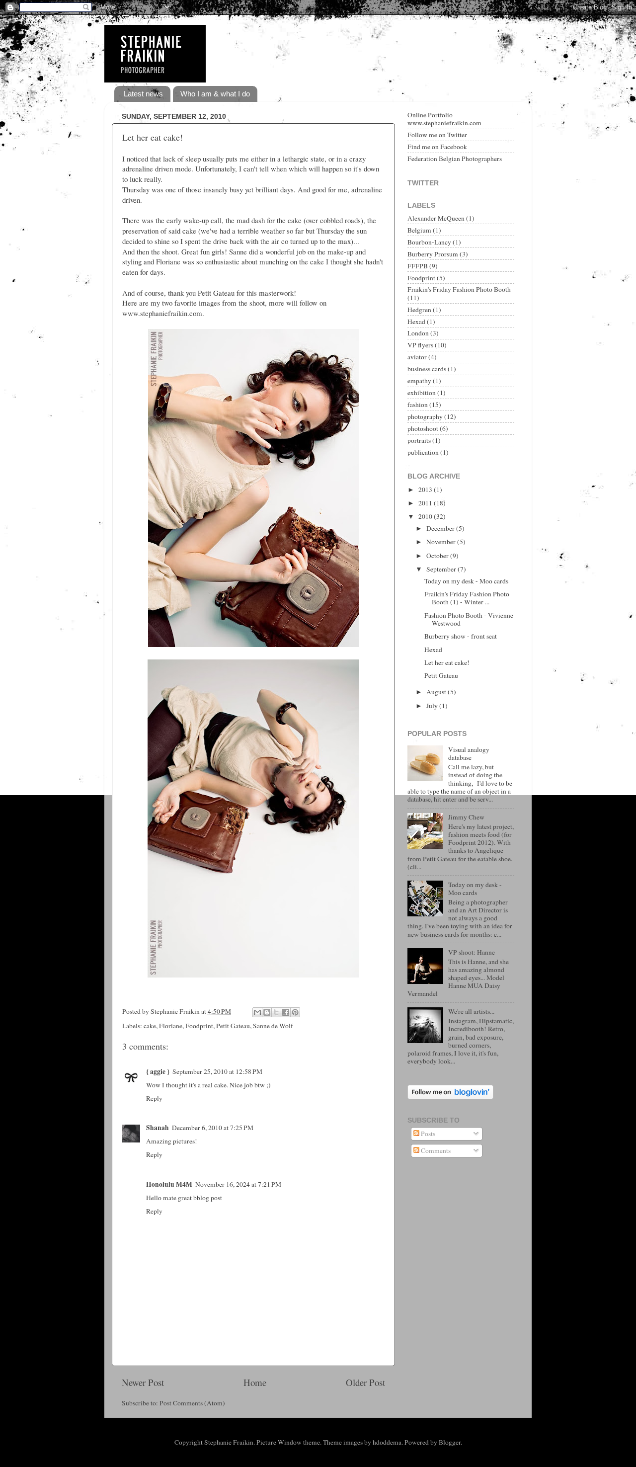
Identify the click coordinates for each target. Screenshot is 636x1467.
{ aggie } (157, 1071)
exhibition (421, 392)
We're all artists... (471, 1011)
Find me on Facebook (437, 146)
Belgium (419, 230)
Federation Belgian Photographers (454, 158)
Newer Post (143, 1382)
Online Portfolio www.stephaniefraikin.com (444, 118)
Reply (154, 1098)
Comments (435, 1150)
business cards (426, 368)
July (432, 705)
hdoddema (387, 1442)
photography (425, 416)
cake (150, 1025)
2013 (426, 489)
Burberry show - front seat (460, 636)
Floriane (170, 1025)
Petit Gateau (233, 1025)
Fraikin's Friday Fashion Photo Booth (459, 289)
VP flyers (420, 344)
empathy (419, 380)
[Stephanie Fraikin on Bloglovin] (450, 1096)
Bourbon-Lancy (429, 242)
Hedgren (419, 309)
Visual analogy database (468, 753)
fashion (417, 404)
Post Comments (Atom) (192, 1402)
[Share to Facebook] (286, 1012)
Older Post (365, 1382)
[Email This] (257, 1012)
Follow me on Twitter (437, 134)
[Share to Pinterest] (295, 1012)
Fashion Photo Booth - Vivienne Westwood (468, 619)
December (441, 528)
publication (423, 452)
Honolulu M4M (169, 1184)
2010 (426, 516)
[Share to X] (276, 1012)
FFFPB (417, 265)
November (441, 541)
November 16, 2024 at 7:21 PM (238, 1184)
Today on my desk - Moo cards (466, 580)
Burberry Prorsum (432, 253)
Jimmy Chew (466, 817)
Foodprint (199, 1025)
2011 (426, 502)
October (438, 555)
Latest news (143, 93)
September (442, 569)
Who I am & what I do (215, 93)
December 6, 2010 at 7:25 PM (212, 1127)
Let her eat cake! (152, 137)
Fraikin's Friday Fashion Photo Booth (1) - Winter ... (466, 597)
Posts (427, 1133)
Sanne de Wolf (273, 1025)
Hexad (416, 321)
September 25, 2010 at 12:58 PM (217, 1071)
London (418, 332)
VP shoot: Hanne (471, 952)
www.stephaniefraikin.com (162, 313)
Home (254, 1382)
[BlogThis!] (267, 1012)
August (437, 691)
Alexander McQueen (436, 218)
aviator (417, 356)
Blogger (450, 1442)
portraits (419, 440)
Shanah (157, 1128)
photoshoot (422, 428)
